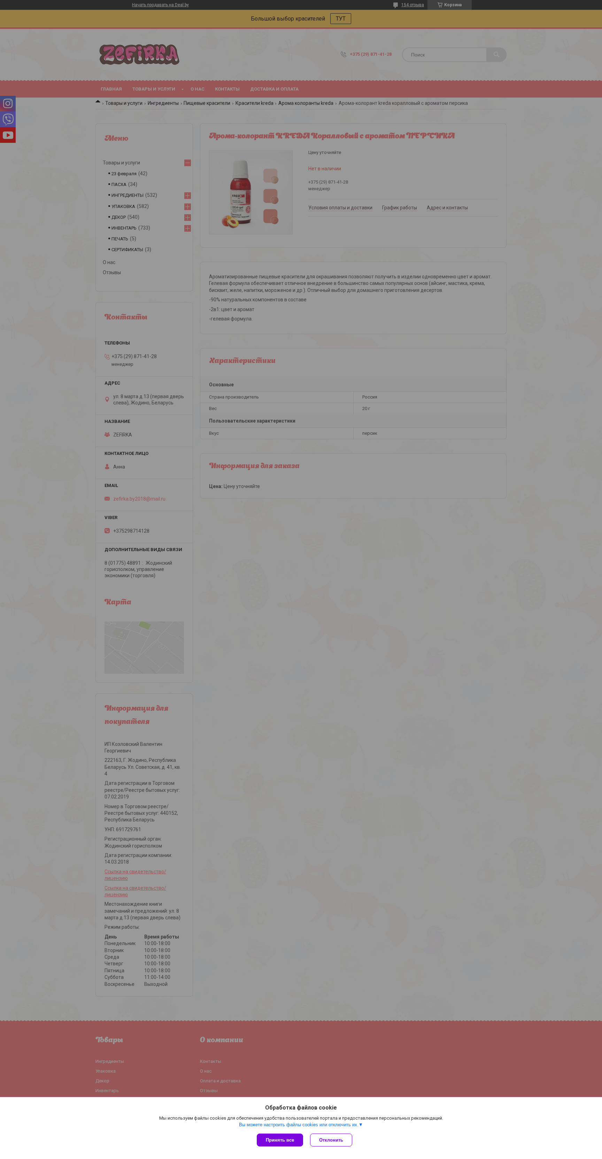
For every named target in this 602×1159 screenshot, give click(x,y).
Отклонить (331, 1140)
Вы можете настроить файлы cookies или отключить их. (298, 1124)
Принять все (280, 1140)
